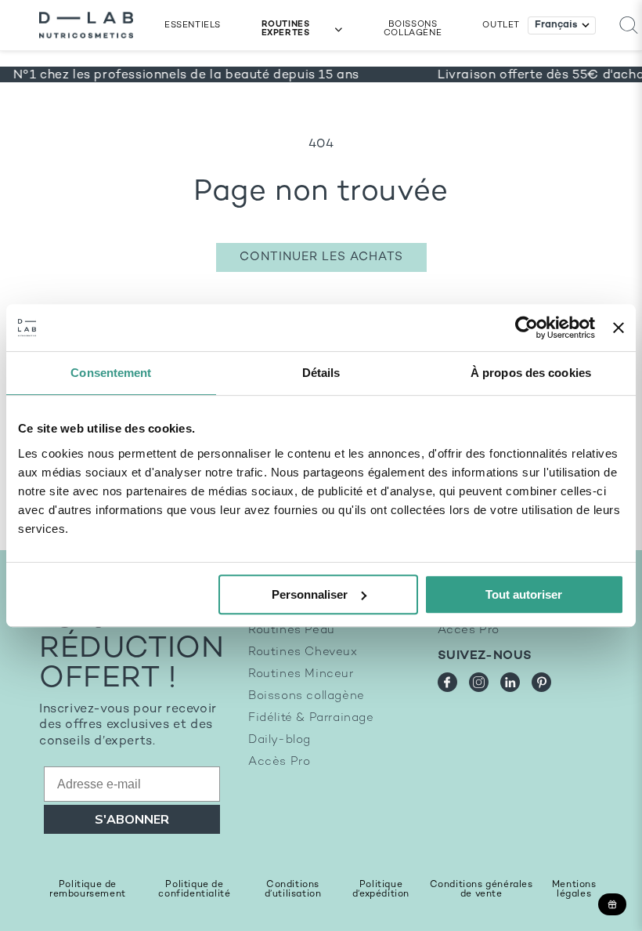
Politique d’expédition (380, 890)
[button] (628, 25)
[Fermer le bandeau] (618, 327)
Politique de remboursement (87, 890)
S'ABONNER (132, 819)
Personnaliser (310, 594)
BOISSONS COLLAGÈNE (413, 29)
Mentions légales (574, 890)
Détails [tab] (321, 372)
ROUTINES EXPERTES (285, 29)
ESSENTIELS (192, 25)
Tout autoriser (523, 594)
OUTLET (501, 25)
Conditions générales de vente (481, 890)
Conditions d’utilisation (293, 890)
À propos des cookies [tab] (531, 372)
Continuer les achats (321, 257)
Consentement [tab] (110, 372)
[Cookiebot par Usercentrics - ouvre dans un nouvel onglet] (526, 327)
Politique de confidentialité (194, 890)
